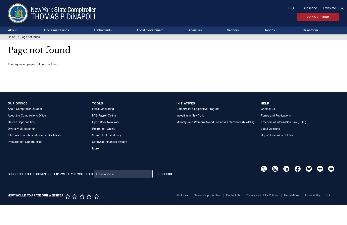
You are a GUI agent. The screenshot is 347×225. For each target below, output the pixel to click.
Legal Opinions (270, 129)
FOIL (329, 195)
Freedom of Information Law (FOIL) (283, 122)
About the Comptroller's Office (27, 115)
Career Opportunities (21, 122)
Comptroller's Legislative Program (198, 109)
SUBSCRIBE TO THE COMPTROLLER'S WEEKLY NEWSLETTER (50, 174)
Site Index (182, 195)
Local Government (150, 30)
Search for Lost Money (106, 135)
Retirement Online (103, 129)
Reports (269, 30)
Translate (329, 8)
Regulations (291, 195)
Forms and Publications (276, 115)
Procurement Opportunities (25, 142)
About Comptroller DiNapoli (25, 109)
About (12, 30)
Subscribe (310, 8)
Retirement (102, 30)
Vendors (233, 30)
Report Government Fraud (278, 135)
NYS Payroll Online (104, 115)
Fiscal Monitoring (103, 109)
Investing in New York (190, 115)
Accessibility (312, 195)
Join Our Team (318, 17)
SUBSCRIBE (165, 174)
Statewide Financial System (109, 142)
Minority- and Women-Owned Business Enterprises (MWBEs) (215, 122)
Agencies (195, 30)
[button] (341, 8)
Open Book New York (105, 122)
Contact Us (268, 109)
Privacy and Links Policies (262, 195)
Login (291, 8)
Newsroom (310, 30)
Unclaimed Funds (56, 30)
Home (11, 37)
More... (96, 148)
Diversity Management (22, 129)
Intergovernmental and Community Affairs (34, 135)
